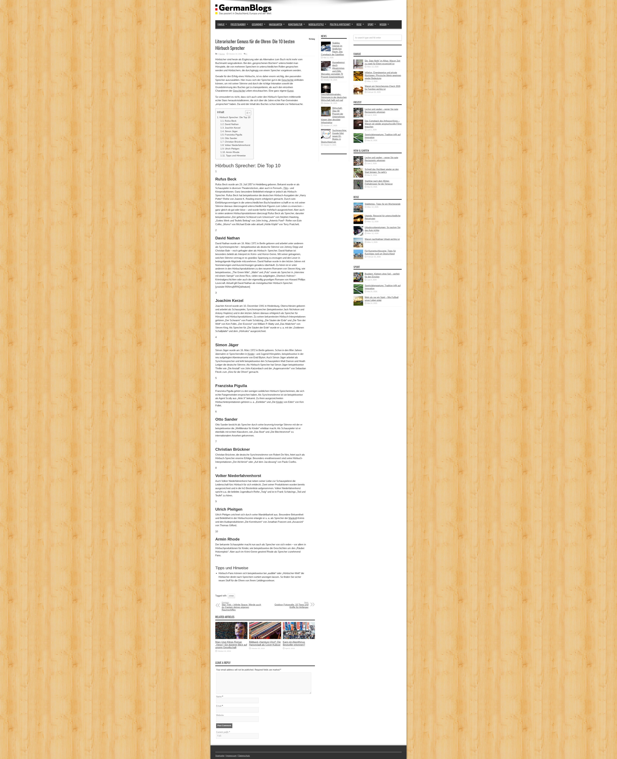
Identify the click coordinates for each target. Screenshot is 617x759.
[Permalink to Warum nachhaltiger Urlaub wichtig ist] (358, 247)
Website (220, 715)
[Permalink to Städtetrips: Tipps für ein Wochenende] (358, 211)
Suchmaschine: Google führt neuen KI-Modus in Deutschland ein (334, 136)
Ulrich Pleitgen (232, 148)
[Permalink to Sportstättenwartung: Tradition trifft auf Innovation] (358, 142)
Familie (221, 24)
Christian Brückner (234, 142)
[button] (246, 113)
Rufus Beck (230, 121)
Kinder (251, 354)
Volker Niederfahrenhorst (237, 145)
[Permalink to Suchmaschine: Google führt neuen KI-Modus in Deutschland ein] (326, 138)
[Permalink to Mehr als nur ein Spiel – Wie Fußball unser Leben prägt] (358, 305)
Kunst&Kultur (295, 24)
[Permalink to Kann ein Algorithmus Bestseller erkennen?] (299, 638)
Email (218, 706)
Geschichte (288, 80)
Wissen (383, 24)
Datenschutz (244, 756)
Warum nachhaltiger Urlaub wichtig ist (382, 239)
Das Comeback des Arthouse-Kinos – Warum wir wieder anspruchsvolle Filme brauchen (383, 124)
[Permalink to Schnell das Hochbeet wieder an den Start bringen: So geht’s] (358, 177)
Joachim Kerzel (232, 128)
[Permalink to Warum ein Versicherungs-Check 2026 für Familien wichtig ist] (358, 94)
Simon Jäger (231, 131)
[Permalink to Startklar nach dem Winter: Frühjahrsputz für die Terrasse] (358, 188)
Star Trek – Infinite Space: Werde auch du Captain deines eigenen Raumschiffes (241, 606)
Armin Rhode (232, 152)
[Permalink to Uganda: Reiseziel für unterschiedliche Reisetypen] (358, 223)
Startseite (219, 756)
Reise (359, 24)
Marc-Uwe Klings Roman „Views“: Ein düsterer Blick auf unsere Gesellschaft (231, 645)
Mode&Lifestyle (316, 24)
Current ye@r (223, 732)
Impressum (231, 756)
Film (286, 188)
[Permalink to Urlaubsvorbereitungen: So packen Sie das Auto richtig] (358, 235)
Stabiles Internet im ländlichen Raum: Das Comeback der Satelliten (332, 49)
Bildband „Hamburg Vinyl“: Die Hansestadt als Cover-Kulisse (265, 643)
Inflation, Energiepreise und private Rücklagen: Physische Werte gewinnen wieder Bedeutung (383, 75)
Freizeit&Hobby (238, 24)
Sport (370, 24)
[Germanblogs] (243, 12)
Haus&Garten (275, 24)
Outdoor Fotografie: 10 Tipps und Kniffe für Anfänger (291, 604)
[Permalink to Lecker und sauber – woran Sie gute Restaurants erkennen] (358, 117)
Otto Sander (231, 138)
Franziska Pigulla (233, 135)
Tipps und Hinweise (236, 155)
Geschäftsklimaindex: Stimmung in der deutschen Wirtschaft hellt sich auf (334, 97)
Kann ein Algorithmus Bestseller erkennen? (294, 643)
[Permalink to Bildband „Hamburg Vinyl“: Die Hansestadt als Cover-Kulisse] (265, 638)
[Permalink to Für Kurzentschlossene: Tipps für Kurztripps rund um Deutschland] (358, 258)
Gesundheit (257, 24)
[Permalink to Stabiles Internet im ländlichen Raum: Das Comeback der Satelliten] (326, 50)
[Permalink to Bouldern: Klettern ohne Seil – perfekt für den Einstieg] (358, 281)
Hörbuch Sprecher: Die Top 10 (234, 117)
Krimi (231, 596)
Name (219, 696)
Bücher (222, 54)
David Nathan (232, 124)
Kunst (290, 90)
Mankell (293, 518)
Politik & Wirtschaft (340, 24)
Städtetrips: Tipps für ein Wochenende (382, 204)
